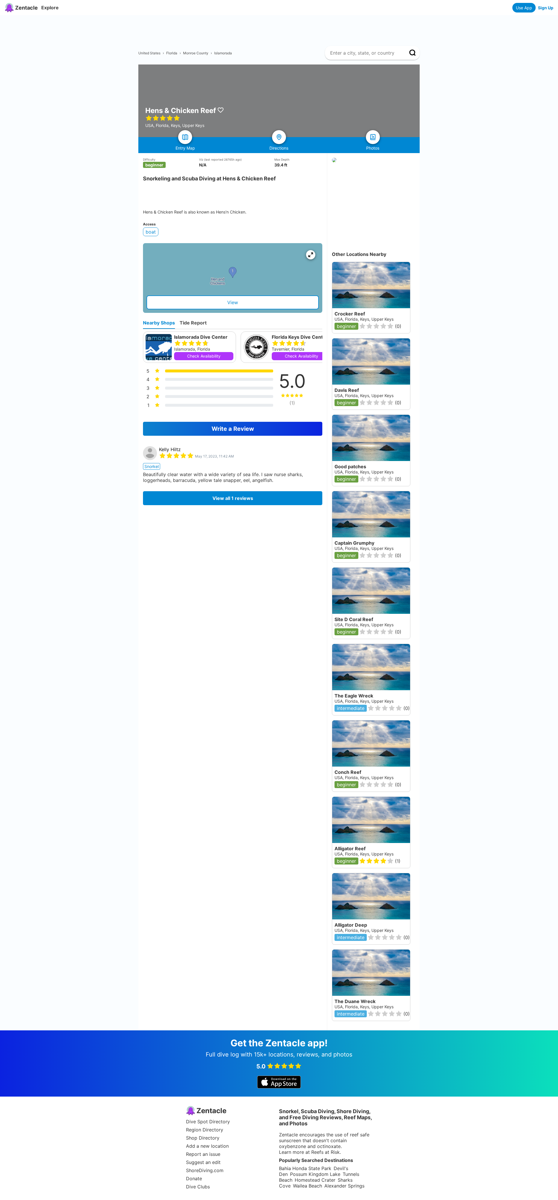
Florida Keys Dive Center (300, 337)
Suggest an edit (203, 1162)
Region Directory (204, 1130)
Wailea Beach (307, 1186)
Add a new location (207, 1146)
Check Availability (204, 356)
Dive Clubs (198, 1187)
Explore (50, 7)
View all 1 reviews (232, 498)
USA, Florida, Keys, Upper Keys (364, 853)
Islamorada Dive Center (201, 337)
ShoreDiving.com (204, 1170)
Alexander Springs (344, 1186)
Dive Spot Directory (208, 1121)
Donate (194, 1178)
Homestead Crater (315, 1180)
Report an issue (203, 1154)
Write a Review (233, 428)
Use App (524, 7)
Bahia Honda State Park (305, 1168)
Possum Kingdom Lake (315, 1174)
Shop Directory (202, 1138)
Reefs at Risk (325, 1152)
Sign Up (545, 7)
